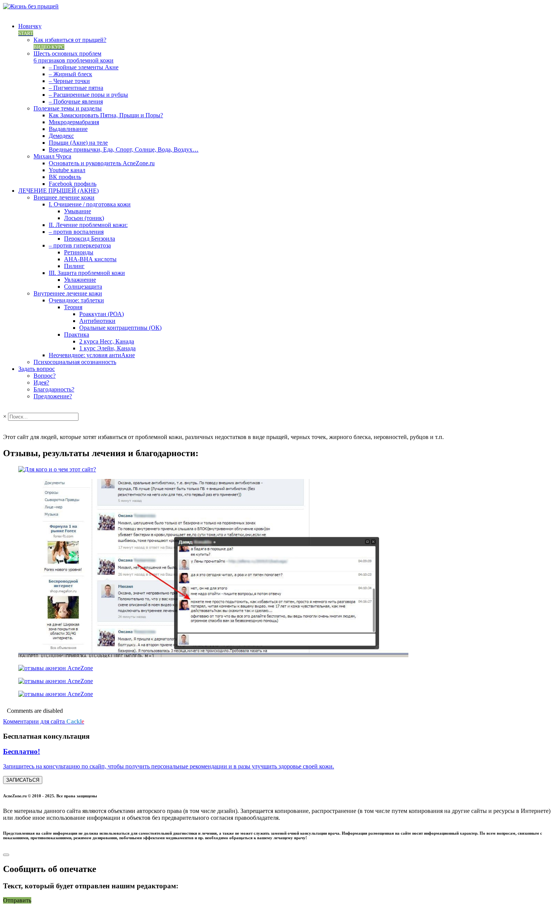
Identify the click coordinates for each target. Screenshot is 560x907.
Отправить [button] (17, 900)
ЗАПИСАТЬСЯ (22, 780)
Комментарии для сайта (43, 721)
